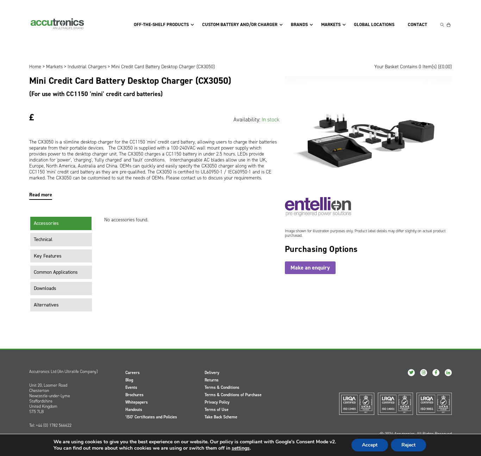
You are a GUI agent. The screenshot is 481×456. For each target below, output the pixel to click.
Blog (129, 380)
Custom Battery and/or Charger (239, 24)
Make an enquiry (310, 267)
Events (131, 387)
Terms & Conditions (222, 387)
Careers (132, 372)
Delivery (212, 372)
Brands (299, 24)
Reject (408, 445)
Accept (369, 445)
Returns (212, 380)
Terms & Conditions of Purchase (233, 395)
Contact (417, 24)
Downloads (45, 288)
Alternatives (46, 305)
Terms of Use (217, 409)
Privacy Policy (217, 402)
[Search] (442, 24)
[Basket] (448, 24)
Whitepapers (136, 402)
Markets (331, 24)
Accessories (46, 223)
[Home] (57, 24)
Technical (43, 239)
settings (241, 448)
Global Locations (374, 24)
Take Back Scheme (221, 417)
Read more (40, 194)
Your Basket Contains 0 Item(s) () (413, 66)
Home (35, 66)
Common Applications (56, 272)
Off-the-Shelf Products (161, 24)
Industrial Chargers (87, 66)
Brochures (134, 395)
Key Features (48, 256)
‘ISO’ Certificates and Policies (151, 417)
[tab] (61, 223)
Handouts (133, 409)
